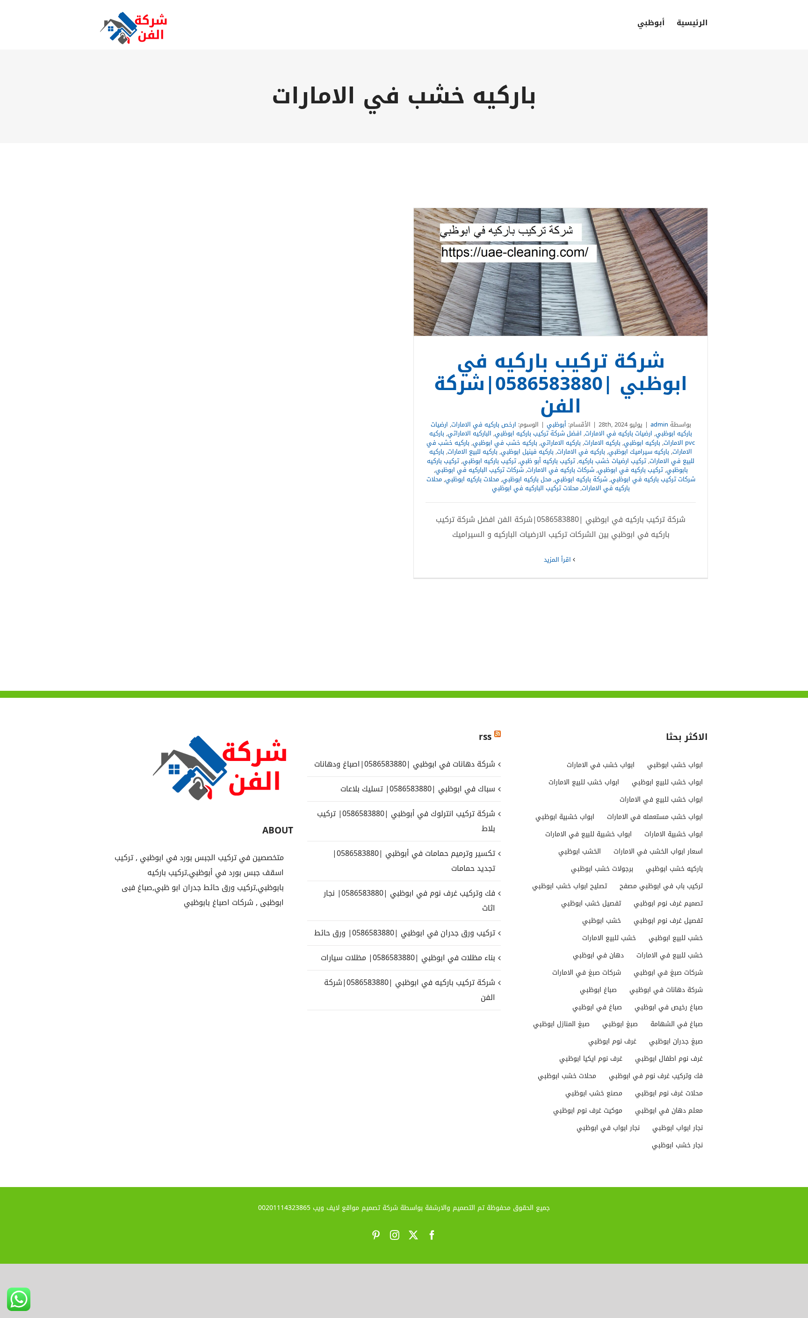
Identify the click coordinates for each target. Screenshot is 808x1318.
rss (485, 737)
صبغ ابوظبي (620, 1024)
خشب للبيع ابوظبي (676, 938)
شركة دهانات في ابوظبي (666, 990)
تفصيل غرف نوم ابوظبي (668, 920)
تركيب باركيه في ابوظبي (630, 470)
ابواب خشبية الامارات (673, 834)
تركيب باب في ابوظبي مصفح (661, 886)
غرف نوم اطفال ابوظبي (669, 1058)
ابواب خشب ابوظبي (675, 765)
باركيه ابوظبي (642, 443)
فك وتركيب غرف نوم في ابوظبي (656, 1076)
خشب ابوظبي (601, 920)
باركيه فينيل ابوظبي (527, 451)
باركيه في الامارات (581, 451)
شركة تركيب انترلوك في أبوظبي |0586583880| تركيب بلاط (406, 821)
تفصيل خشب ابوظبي (591, 903)
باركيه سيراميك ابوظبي (638, 451)
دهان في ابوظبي (598, 955)
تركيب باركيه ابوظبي (489, 461)
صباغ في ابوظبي (597, 1007)
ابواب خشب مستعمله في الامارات (655, 817)
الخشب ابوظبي (579, 851)
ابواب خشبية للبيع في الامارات (588, 834)
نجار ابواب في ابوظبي (608, 1128)
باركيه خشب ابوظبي (674, 868)
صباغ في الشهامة (676, 1024)
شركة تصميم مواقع (370, 1208)
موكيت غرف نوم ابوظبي (587, 1110)
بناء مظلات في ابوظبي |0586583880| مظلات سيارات (406, 957)
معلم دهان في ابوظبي (669, 1110)
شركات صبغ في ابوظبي (668, 972)
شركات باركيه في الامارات (560, 470)
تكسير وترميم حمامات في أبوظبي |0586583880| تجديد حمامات (413, 861)
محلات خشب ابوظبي (567, 1076)
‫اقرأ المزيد (558, 559)
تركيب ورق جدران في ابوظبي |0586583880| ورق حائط (404, 933)
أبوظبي (556, 424)
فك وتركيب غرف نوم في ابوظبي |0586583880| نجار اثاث (409, 900)
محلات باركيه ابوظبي (472, 479)
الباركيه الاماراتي (469, 433)
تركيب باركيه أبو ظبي (547, 461)
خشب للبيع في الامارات (669, 955)
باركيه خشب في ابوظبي (505, 443)
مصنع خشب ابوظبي (593, 1093)
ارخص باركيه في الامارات (483, 424)
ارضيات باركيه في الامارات (618, 433)
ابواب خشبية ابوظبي (564, 817)
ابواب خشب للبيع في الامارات (661, 799)
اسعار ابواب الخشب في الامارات (658, 851)
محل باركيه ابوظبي (526, 479)
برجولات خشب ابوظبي (602, 868)
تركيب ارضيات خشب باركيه (612, 461)
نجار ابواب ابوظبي (677, 1128)
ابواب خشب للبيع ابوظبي (667, 782)
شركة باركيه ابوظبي (581, 479)
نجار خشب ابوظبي (677, 1145)
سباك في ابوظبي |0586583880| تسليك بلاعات (417, 789)
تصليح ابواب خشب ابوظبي (569, 886)
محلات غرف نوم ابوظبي (669, 1093)
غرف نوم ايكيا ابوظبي (590, 1058)
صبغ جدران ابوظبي (676, 1041)
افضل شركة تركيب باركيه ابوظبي (538, 433)
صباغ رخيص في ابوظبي (669, 1007)
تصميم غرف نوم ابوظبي (668, 903)
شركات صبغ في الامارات (586, 972)
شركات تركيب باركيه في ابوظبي (653, 479)
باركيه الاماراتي (561, 443)
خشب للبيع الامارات (609, 938)
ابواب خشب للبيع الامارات (583, 782)
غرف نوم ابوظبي (612, 1041)
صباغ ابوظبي (598, 990)
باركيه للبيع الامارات (472, 451)
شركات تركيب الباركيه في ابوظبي (479, 470)
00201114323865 (284, 1208)
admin (659, 424)
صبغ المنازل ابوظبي (561, 1024)
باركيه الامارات (602, 443)
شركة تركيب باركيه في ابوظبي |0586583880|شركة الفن (561, 272)
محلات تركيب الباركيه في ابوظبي (535, 488)
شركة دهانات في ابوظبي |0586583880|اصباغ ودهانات (404, 764)
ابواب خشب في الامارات (601, 765)
